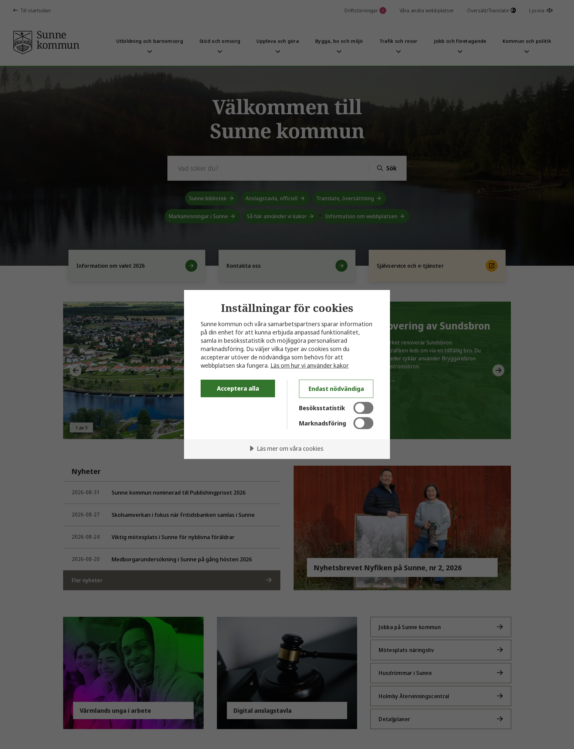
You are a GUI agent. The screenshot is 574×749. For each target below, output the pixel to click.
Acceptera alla (238, 388)
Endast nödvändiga (336, 389)
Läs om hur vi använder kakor (309, 365)
